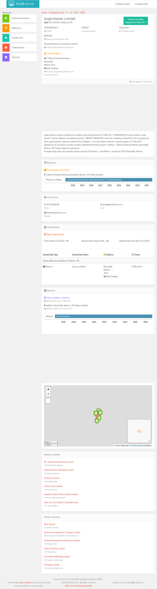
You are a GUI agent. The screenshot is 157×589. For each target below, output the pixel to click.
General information (20, 18)
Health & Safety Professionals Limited (61, 494)
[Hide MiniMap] (148, 440)
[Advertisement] (19, 111)
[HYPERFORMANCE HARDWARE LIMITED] (96, 421)
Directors (16, 57)
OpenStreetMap (136, 445)
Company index (141, 4)
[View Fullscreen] (48, 400)
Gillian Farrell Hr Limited (54, 548)
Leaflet (117, 445)
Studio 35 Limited (51, 478)
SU (71, 12)
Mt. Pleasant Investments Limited (59, 462)
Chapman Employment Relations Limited (62, 540)
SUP (76, 12)
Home (44, 12)
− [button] (48, 394)
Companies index (56, 12)
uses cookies (25, 582)
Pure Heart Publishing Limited (57, 556)
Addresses (16, 28)
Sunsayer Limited (51, 564)
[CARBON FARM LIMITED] (96, 413)
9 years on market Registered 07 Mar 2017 (136, 21)
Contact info (17, 37)
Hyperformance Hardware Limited (59, 470)
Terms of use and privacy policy (78, 585)
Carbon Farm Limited (53, 486)
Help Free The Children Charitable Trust (61, 502)
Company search (122, 4)
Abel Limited (49, 524)
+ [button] (48, 389)
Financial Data (18, 47)
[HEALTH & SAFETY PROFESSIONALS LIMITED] (100, 413)
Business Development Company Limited (62, 532)
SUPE (82, 12)
